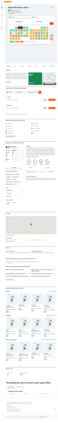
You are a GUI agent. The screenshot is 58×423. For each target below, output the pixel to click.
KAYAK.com (7, 416)
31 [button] (47, 38)
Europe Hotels (16, 416)
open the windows (9, 181)
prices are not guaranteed (28, 403)
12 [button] (27, 30)
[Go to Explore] (1, 18)
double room (17, 174)
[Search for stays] (1, 7)
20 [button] (10, 35)
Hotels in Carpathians (29, 416)
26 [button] (27, 35)
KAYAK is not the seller (11, 407)
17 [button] (21, 33)
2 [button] (44, 27)
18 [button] (24, 33)
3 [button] (21, 27)
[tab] (14, 167)
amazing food (8, 176)
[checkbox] (11, 203)
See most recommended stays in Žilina (49, 339)
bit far (16, 184)
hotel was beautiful (15, 176)
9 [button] (44, 30)
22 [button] (16, 35)
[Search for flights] (1, 5)
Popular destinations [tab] (20, 386)
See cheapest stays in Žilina (51, 315)
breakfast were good (9, 174)
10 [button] (21, 30)
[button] (2, 2)
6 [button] (36, 30)
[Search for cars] (1, 10)
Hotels (11, 416)
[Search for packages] (1, 12)
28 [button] (13, 38)
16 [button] (44, 33)
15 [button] (16, 33)
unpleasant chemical (9, 184)
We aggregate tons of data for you (13, 409)
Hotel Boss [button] (33, 305)
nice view (14, 179)
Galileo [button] (7, 330)
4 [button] (24, 27)
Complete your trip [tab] (10, 386)
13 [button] (10, 33)
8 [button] (16, 30)
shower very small (17, 181)
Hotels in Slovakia (22, 416)
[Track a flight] (1, 20)
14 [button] (13, 33)
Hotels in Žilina (26, 393)
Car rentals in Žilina (11, 393)
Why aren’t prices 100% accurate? (13, 411)
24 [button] (21, 35)
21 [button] (13, 35)
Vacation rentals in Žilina (43, 393)
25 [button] (24, 35)
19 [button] (27, 33)
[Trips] (1, 23)
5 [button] (33, 30)
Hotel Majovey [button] (21, 305)
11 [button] (24, 30)
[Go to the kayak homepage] (7, 1)
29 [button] (16, 38)
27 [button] (10, 38)
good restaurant (9, 179)
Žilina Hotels (36, 416)
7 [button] (13, 30)
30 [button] (19, 38)
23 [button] (18, 35)
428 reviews (17, 10)
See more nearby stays (52, 291)
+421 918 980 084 (11, 13)
